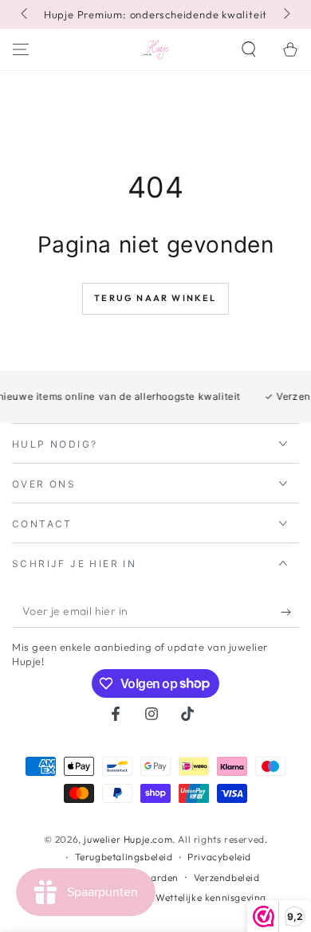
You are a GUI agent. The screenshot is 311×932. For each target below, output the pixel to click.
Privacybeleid (219, 857)
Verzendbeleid (227, 877)
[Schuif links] (25, 14)
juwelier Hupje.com (128, 839)
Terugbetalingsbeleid (124, 857)
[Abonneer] (290, 611)
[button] (249, 49)
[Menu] (20, 49)
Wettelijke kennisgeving (211, 897)
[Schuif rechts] (285, 14)
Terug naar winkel (155, 297)
